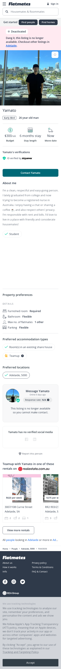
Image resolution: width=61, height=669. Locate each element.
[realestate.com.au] (11, 593)
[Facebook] (5, 582)
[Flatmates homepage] (19, 4)
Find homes (48, 22)
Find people (28, 22)
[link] (30, 540)
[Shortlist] (55, 55)
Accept (30, 662)
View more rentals (18, 530)
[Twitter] (22, 582)
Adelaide (11, 45)
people (10, 540)
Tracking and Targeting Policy (21, 652)
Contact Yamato (30, 173)
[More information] (22, 356)
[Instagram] (13, 582)
